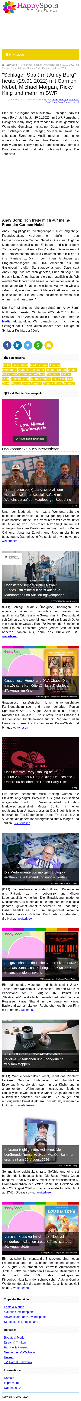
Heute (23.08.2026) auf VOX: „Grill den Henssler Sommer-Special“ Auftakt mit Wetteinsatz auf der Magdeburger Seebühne (37, 495)
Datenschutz (12, 1387)
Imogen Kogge (56, 369)
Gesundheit (20, 365)
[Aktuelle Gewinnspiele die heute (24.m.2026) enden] (30, 445)
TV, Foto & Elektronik (18, 1362)
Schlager (63, 99)
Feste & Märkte (14, 1307)
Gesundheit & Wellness (19, 1352)
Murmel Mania (40, 379)
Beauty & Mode (14, 1337)
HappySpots (10, 65)
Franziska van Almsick (26, 383)
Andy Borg (57, 102)
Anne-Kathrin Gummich (59, 383)
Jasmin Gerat (20, 379)
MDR (6, 365)
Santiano (53, 374)
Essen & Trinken (15, 1342)
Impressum (11, 1382)
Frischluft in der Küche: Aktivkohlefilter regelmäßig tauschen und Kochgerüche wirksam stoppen (33, 1059)
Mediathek (9, 321)
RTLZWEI (59, 379)
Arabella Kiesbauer (31, 369)
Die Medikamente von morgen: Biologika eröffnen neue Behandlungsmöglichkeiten (35, 874)
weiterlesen (10, 540)
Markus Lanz (38, 365)
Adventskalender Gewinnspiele (25, 1316)
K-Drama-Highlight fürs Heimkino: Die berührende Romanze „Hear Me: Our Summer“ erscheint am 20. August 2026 (39, 1154)
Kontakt (9, 1378)
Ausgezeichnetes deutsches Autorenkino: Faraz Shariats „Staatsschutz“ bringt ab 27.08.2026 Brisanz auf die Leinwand (40, 968)
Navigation (15, 54)
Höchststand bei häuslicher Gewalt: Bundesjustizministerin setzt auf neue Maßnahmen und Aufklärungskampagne (34, 590)
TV (20, 65)
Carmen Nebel (71, 102)
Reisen (9, 1357)
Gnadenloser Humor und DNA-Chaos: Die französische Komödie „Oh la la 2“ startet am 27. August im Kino (37, 685)
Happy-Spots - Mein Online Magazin (30, 7)
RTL (75, 506)
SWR (55, 99)
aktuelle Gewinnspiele (19, 1312)
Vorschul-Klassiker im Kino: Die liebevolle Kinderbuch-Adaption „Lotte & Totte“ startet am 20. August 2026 (39, 1241)
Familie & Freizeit (16, 1347)
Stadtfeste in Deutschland (21, 1321)
